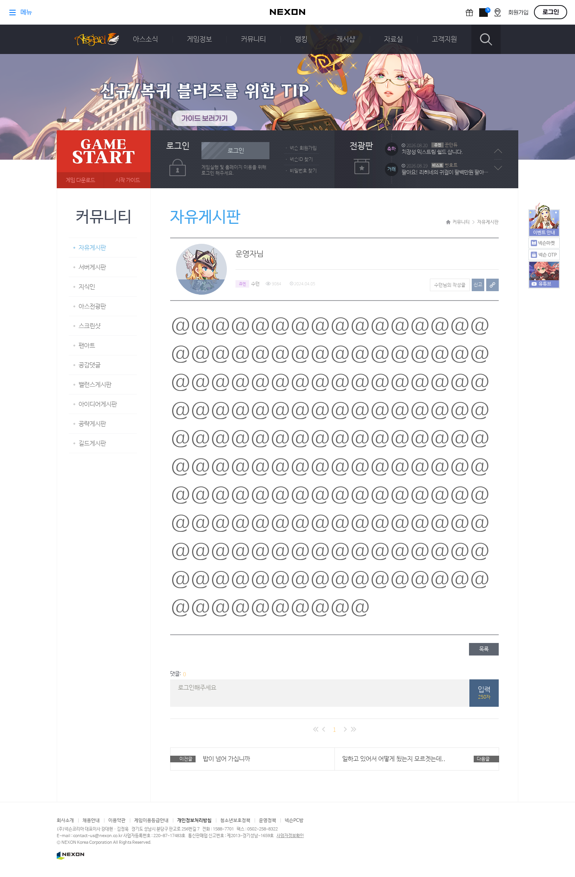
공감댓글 (90, 365)
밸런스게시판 (95, 385)
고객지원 (444, 39)
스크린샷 (90, 326)
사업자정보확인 (290, 836)
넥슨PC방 (294, 820)
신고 (478, 285)
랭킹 (301, 39)
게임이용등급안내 (151, 820)
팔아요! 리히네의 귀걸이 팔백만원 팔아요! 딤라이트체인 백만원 (447, 172)
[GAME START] (104, 159)
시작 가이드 (127, 180)
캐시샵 (345, 39)
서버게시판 (92, 267)
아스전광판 (92, 306)
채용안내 (91, 820)
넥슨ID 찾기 (301, 159)
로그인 (236, 151)
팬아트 (87, 345)
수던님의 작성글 (449, 285)
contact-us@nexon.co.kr (97, 836)
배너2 (74, 120)
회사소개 (65, 820)
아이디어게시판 (98, 404)
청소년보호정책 (235, 820)
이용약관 (117, 820)
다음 (498, 168)
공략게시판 (92, 424)
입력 (484, 693)
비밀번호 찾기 (303, 171)
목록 (484, 649)
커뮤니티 (253, 39)
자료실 (393, 39)
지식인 (87, 287)
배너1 (61, 120)
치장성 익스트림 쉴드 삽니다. (432, 152)
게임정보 (199, 39)
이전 (498, 151)
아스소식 (145, 39)
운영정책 (267, 820)
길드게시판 (92, 443)
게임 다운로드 (80, 180)
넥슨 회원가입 (303, 148)
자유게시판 (92, 248)
